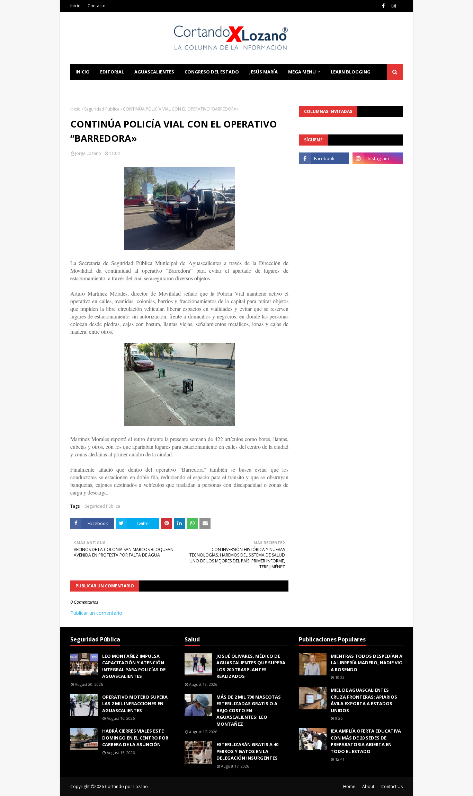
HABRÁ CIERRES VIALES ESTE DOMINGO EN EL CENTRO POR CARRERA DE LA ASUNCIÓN (135, 737)
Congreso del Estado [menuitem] (212, 72)
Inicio (75, 6)
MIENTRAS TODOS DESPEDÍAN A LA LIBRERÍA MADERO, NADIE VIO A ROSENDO (367, 663)
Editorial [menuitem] (112, 72)
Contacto (97, 6)
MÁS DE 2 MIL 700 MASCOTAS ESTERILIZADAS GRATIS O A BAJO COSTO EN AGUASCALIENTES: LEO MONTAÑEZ (248, 710)
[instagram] (394, 6)
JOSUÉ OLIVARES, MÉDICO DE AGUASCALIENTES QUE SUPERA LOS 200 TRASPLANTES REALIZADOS (250, 666)
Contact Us (392, 786)
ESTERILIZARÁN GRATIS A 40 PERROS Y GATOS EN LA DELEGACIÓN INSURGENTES (247, 751)
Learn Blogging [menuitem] (351, 72)
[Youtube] (324, 174)
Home (349, 786)
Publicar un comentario (96, 613)
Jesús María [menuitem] (263, 72)
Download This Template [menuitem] (164, 88)
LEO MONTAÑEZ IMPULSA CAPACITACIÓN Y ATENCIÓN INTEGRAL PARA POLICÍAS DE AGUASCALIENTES (134, 666)
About (368, 786)
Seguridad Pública (101, 109)
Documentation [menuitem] (96, 88)
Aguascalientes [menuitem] (154, 72)
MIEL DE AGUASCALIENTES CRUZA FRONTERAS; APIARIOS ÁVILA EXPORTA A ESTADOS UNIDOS (364, 700)
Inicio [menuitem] (82, 72)
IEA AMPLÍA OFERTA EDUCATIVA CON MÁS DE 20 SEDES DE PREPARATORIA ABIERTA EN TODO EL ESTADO (366, 741)
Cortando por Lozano (126, 786)
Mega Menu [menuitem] (302, 72)
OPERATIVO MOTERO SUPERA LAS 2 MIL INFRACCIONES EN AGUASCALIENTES (135, 704)
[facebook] (383, 6)
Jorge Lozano (88, 153)
